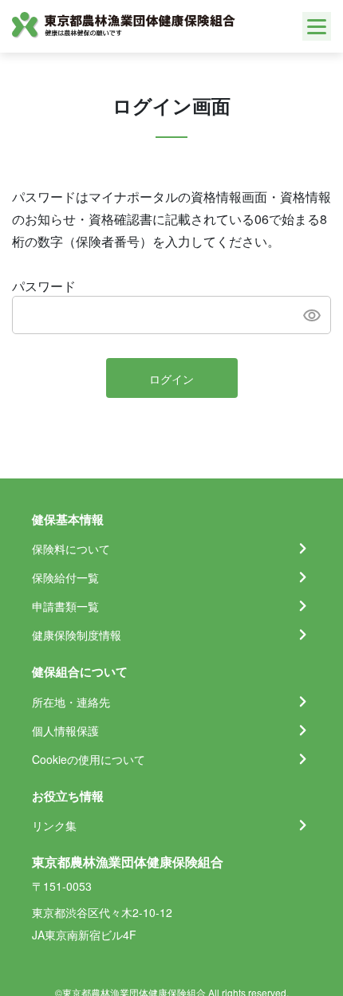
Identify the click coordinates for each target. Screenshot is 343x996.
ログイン (171, 379)
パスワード (44, 286)
